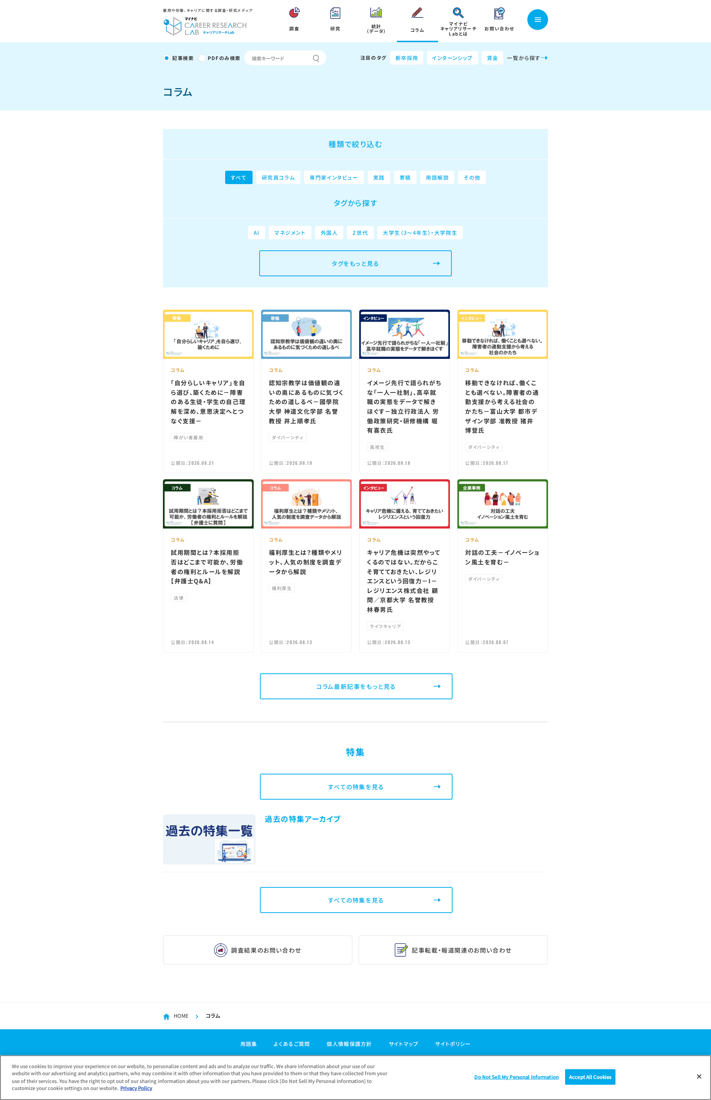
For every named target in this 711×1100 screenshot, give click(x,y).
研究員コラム (278, 177)
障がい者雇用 (189, 437)
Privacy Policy (136, 1087)
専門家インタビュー (334, 177)
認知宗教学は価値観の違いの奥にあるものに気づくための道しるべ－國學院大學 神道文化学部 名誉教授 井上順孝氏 (306, 401)
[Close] (699, 1077)
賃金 (492, 57)
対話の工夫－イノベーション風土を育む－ (502, 557)
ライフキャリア (385, 626)
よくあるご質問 (292, 1043)
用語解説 (437, 177)
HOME (181, 1015)
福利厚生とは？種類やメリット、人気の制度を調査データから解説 (305, 562)
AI (257, 232)
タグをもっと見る (355, 263)
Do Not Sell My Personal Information (516, 1076)
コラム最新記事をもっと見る (356, 686)
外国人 (329, 232)
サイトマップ (404, 1043)
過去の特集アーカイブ (303, 818)
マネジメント (290, 232)
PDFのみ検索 (224, 57)
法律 (179, 597)
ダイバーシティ (287, 437)
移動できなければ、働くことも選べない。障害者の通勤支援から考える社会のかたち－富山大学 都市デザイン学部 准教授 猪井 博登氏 (502, 406)
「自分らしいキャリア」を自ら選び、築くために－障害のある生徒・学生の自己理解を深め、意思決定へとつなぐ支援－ (208, 401)
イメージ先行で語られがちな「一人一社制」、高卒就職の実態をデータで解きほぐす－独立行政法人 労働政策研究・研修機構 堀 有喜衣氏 (404, 406)
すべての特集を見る (356, 786)
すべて (239, 177)
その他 (472, 177)
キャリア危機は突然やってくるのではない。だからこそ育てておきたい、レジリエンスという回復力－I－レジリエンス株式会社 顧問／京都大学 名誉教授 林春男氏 (403, 581)
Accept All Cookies (590, 1076)
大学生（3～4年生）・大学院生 (420, 232)
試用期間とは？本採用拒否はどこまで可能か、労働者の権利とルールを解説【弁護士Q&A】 (207, 566)
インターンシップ (452, 57)
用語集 (248, 1043)
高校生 (377, 447)
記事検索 (183, 57)
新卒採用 (406, 57)
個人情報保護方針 (349, 1043)
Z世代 (360, 232)
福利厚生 (282, 588)
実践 (379, 177)
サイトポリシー (453, 1043)
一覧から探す (524, 57)
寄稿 (405, 177)
